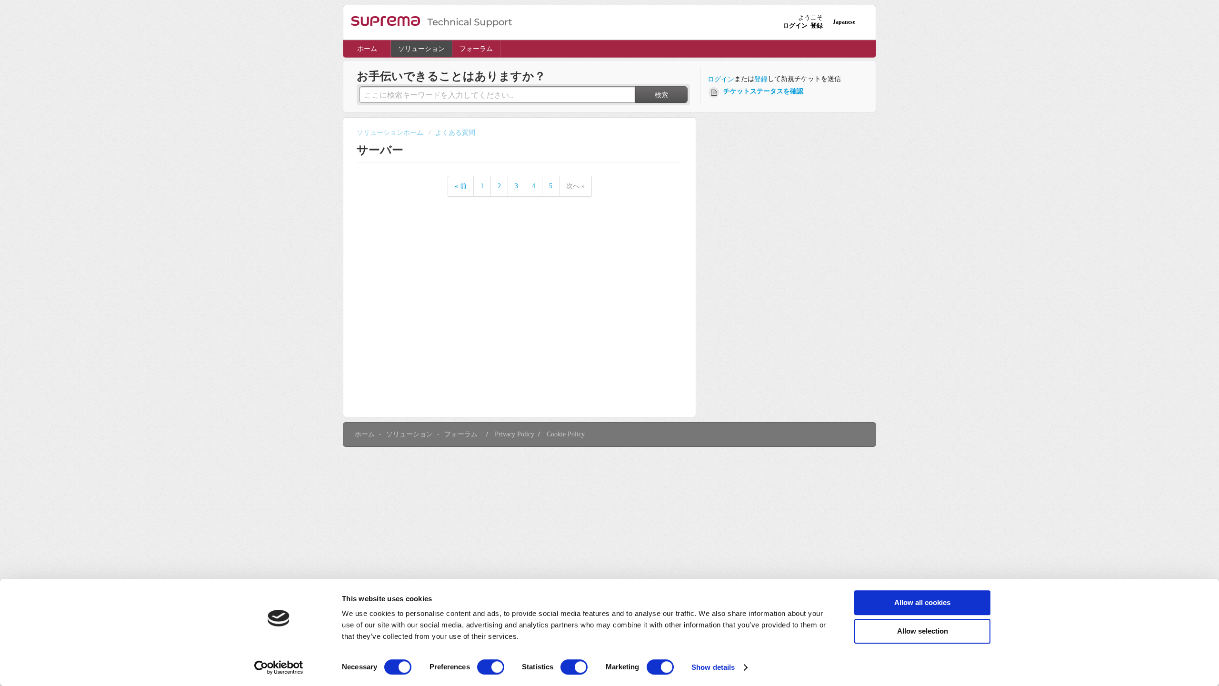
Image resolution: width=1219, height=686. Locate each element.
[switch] (490, 667)
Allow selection (922, 631)
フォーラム (476, 48)
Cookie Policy (566, 434)
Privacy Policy (514, 434)
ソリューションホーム (391, 132)
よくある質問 (455, 132)
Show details (713, 667)
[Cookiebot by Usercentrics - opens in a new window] (278, 667)
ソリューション (421, 48)
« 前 (461, 186)
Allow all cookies (922, 602)
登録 (761, 79)
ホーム (367, 48)
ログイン (721, 79)
